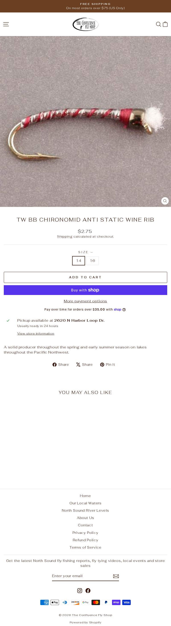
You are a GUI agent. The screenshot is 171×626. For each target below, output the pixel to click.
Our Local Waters (85, 503)
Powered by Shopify (86, 622)
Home (85, 496)
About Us (85, 518)
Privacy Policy (85, 533)
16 (92, 260)
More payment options (85, 301)
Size (85, 252)
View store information (35, 333)
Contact (85, 525)
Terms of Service (85, 547)
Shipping (65, 236)
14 (78, 260)
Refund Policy (85, 540)
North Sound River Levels (85, 510)
